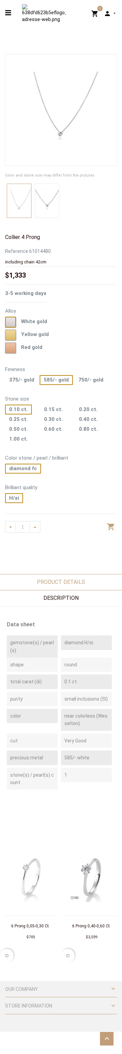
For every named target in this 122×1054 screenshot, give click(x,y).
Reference (16, 251)
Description (61, 598)
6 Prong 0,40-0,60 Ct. (91, 926)
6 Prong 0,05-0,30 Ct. (30, 926)
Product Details (61, 582)
